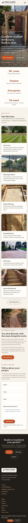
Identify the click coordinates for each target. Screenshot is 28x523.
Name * (5, 384)
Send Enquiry (9, 421)
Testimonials (4, 505)
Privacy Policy (5, 512)
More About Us (8, 357)
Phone (5, 392)
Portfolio (3, 503)
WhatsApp (18, 452)
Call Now (9, 452)
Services (3, 501)
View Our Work (21, 57)
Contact (3, 510)
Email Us (14, 457)
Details (6, 517)
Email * (5, 399)
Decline (17, 520)
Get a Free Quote (8, 57)
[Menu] (25, 2)
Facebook (3, 494)
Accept (10, 520)
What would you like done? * (10, 406)
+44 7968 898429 (5, 487)
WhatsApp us (4, 491)
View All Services (14, 302)
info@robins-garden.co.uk (7, 489)
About (2, 508)
